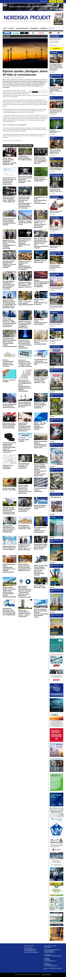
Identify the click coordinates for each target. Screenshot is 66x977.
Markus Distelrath (10, 140)
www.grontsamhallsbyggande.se (31, 952)
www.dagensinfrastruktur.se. (30, 950)
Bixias (41, 86)
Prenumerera (53, 1)
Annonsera (60, 1)
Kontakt (11, 28)
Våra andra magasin (22, 28)
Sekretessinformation (46, 974)
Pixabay (19, 140)
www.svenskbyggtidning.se (30, 949)
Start (5, 28)
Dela (30, 92)
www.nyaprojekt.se (28, 947)
